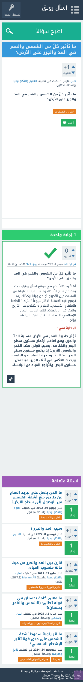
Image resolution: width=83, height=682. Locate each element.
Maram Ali (29, 577)
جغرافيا (56, 659)
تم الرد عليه (70, 264)
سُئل (73, 80)
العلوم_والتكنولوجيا (64, 111)
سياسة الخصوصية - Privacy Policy (42, 671)
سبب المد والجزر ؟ (46, 528)
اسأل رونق (54, 8)
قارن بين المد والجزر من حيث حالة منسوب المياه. (37, 565)
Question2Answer (69, 678)
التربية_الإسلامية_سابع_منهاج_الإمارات (41, 623)
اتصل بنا (73, 671)
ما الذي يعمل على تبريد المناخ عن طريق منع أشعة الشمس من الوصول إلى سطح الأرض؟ (36, 497)
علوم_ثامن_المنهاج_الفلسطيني (44, 587)
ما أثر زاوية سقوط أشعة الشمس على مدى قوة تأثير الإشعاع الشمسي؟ (38, 639)
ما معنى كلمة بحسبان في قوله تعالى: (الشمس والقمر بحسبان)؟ (37, 603)
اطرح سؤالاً (49, 31)
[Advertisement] (41, 172)
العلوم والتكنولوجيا (25, 80)
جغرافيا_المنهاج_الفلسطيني (34, 659)
